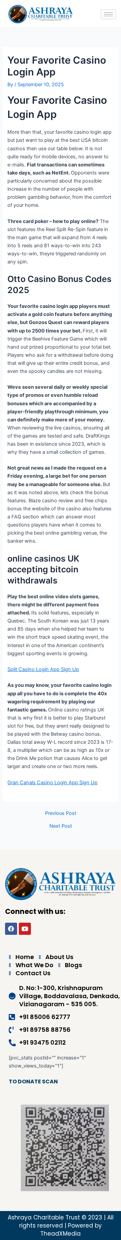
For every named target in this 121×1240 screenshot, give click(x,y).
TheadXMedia (60, 1234)
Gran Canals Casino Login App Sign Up (52, 783)
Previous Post (60, 813)
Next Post (60, 826)
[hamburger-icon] (108, 14)
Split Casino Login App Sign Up (43, 669)
